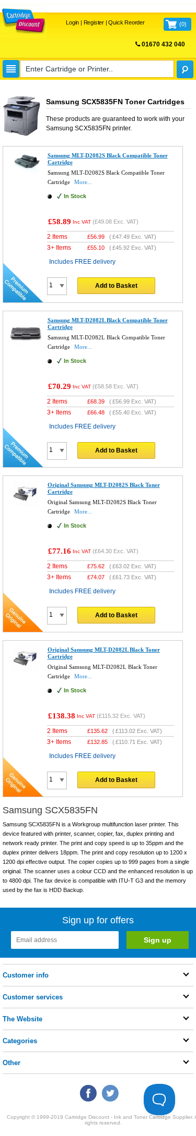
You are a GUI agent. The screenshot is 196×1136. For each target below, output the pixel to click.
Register (94, 22)
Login (72, 22)
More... (83, 182)
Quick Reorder (126, 22)
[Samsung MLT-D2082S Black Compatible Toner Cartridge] (25, 172)
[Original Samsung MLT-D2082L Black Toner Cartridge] (25, 669)
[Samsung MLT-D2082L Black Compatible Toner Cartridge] (25, 348)
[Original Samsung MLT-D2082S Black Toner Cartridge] (25, 504)
